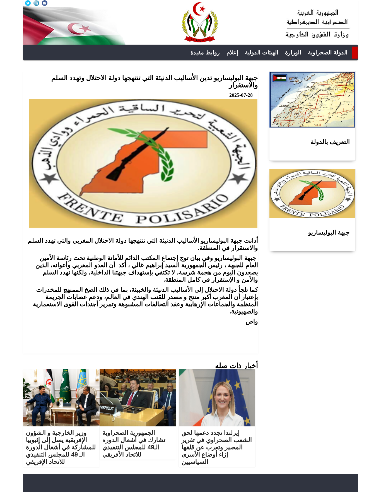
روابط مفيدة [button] (205, 52)
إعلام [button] (232, 52)
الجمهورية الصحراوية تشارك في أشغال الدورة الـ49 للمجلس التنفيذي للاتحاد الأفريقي (133, 443)
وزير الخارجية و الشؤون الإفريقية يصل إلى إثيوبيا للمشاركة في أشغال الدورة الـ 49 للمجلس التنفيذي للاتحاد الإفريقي (61, 447)
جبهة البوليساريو (329, 232)
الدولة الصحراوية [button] (328, 52)
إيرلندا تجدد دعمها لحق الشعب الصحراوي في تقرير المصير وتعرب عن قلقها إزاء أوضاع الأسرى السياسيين (217, 447)
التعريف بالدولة (330, 141)
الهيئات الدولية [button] (261, 52)
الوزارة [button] (293, 52)
